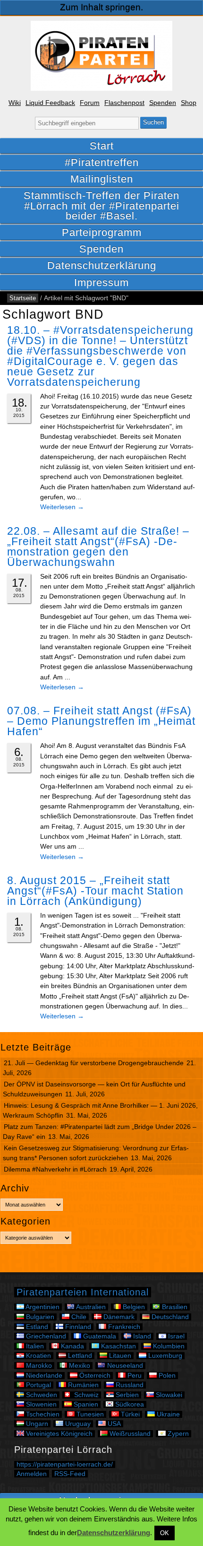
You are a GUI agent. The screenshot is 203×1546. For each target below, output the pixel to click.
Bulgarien (39, 1316)
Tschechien (41, 1414)
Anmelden (32, 1473)
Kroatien (37, 1355)
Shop (188, 102)
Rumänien (82, 1385)
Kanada (71, 1346)
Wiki (14, 102)
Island (141, 1336)
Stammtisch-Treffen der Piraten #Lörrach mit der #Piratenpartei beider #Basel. (101, 205)
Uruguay (77, 1423)
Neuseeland (124, 1365)
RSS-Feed (69, 1473)
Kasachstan (117, 1346)
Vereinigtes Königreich (58, 1433)
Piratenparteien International (83, 1292)
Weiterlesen (62, 507)
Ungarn (36, 1423)
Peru (134, 1375)
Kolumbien (168, 1346)
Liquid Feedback (50, 102)
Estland (36, 1326)
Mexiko (78, 1365)
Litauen (119, 1355)
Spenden (162, 102)
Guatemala (98, 1336)
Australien (90, 1307)
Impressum (101, 282)
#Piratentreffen (102, 162)
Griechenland (45, 1336)
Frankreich (123, 1326)
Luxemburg (164, 1355)
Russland (129, 1385)
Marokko (38, 1365)
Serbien (126, 1394)
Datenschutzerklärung (101, 265)
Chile (77, 1316)
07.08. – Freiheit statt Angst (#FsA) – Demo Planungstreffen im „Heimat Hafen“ (101, 721)
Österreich (93, 1375)
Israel (175, 1336)
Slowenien (40, 1404)
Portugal (37, 1385)
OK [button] (164, 1533)
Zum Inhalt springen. (101, 7)
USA (113, 1423)
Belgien (133, 1307)
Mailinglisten (101, 179)
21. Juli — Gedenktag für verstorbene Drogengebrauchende (94, 1063)
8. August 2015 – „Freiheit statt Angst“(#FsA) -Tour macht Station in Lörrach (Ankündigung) (95, 890)
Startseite (22, 298)
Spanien (85, 1404)
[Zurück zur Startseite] (101, 56)
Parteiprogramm (102, 232)
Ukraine (167, 1414)
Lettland (79, 1355)
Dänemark (118, 1316)
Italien (34, 1346)
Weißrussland (129, 1433)
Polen (166, 1375)
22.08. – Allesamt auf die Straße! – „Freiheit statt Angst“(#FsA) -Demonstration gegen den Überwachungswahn (98, 546)
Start (102, 146)
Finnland (77, 1326)
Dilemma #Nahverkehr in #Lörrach (55, 1169)
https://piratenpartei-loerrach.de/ (65, 1464)
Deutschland (169, 1316)
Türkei (129, 1414)
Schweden (40, 1394)
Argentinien (41, 1307)
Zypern (177, 1433)
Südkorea (128, 1404)
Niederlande (43, 1375)
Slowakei (168, 1394)
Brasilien (173, 1307)
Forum (90, 102)
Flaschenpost (124, 102)
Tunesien (89, 1414)
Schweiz (85, 1394)
